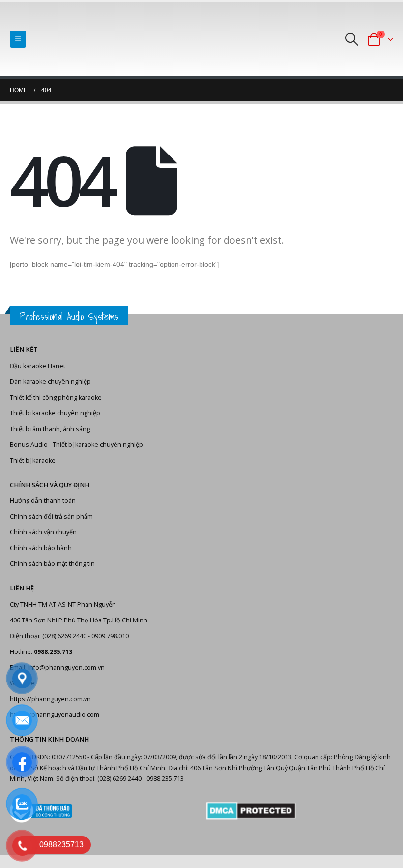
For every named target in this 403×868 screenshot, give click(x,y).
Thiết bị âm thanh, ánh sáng (50, 429)
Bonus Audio (29, 444)
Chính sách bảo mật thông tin (52, 563)
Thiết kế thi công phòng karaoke (56, 397)
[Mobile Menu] (18, 39)
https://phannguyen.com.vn (50, 699)
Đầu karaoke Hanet (37, 366)
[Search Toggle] (352, 39)
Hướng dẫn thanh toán (43, 500)
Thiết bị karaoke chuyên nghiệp (55, 413)
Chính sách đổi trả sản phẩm (51, 516)
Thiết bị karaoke (33, 460)
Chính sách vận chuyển (43, 532)
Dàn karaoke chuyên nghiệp (50, 381)
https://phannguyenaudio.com (54, 715)
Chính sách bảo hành (41, 548)
